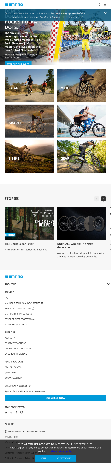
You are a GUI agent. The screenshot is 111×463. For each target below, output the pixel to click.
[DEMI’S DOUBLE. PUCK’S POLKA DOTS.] (44, 59)
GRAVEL (15, 123)
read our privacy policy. (60, 451)
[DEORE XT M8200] (59, 59)
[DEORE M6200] (67, 59)
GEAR (65, 158)
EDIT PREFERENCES (63, 458)
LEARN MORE (14, 52)
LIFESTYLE (68, 123)
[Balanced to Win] (52, 59)
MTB (64, 87)
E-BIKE (13, 158)
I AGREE (43, 458)
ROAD (13, 87)
